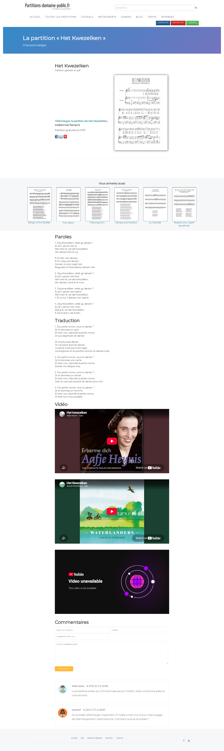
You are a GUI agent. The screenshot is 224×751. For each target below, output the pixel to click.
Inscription (178, 22)
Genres (126, 17)
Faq (82, 738)
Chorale (87, 17)
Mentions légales (94, 738)
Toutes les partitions (60, 17)
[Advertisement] (82, 96)
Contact (119, 738)
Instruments (107, 17)
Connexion (163, 22)
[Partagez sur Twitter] (61, 136)
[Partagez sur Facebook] (57, 136)
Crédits (192, 22)
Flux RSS (109, 738)
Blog (139, 17)
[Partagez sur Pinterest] (65, 136)
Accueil (35, 17)
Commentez (64, 669)
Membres (167, 17)
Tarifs (152, 17)
